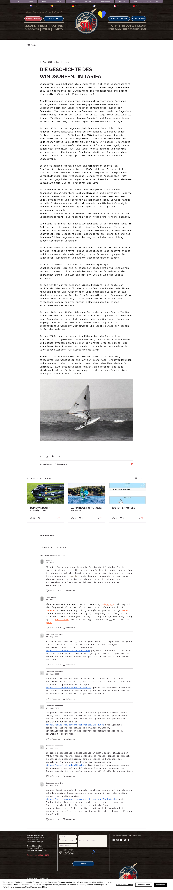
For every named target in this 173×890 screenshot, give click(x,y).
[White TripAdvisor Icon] (117, 840)
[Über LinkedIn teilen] (53, 456)
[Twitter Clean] (124, 840)
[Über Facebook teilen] (41, 456)
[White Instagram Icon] (113, 840)
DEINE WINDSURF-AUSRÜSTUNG (40, 509)
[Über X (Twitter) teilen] (47, 456)
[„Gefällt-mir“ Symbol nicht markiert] (47, 590)
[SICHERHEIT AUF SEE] (127, 493)
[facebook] (128, 840)
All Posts (31, 45)
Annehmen (160, 884)
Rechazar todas (144, 884)
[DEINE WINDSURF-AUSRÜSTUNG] (45, 493)
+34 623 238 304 (36, 848)
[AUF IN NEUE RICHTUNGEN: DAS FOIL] (86, 493)
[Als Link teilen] (59, 456)
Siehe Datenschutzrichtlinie (36, 887)
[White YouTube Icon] (121, 840)
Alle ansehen (140, 478)
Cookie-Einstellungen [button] (124, 884)
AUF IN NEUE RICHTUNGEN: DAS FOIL (86, 509)
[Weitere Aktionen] (131, 62)
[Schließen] (169, 884)
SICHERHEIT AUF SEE (123, 508)
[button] (139, 11)
